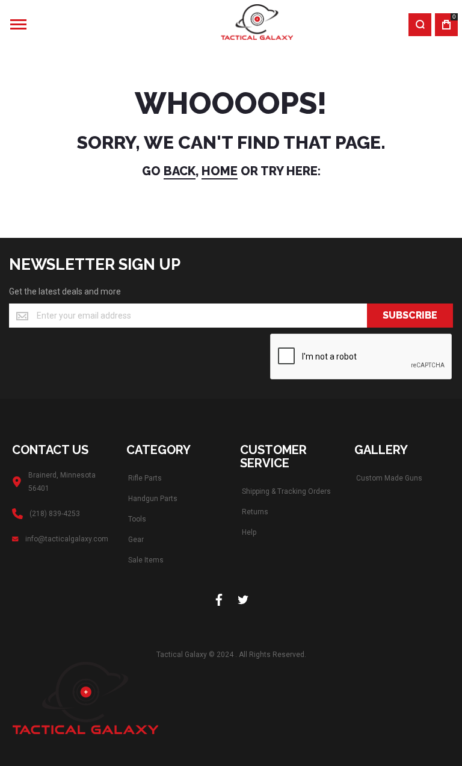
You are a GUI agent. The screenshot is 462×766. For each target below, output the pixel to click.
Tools (137, 519)
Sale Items (146, 560)
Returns (255, 512)
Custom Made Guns (389, 478)
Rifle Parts (145, 478)
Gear (136, 539)
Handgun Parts (152, 498)
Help (249, 532)
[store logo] (221, 24)
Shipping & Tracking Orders (286, 491)
